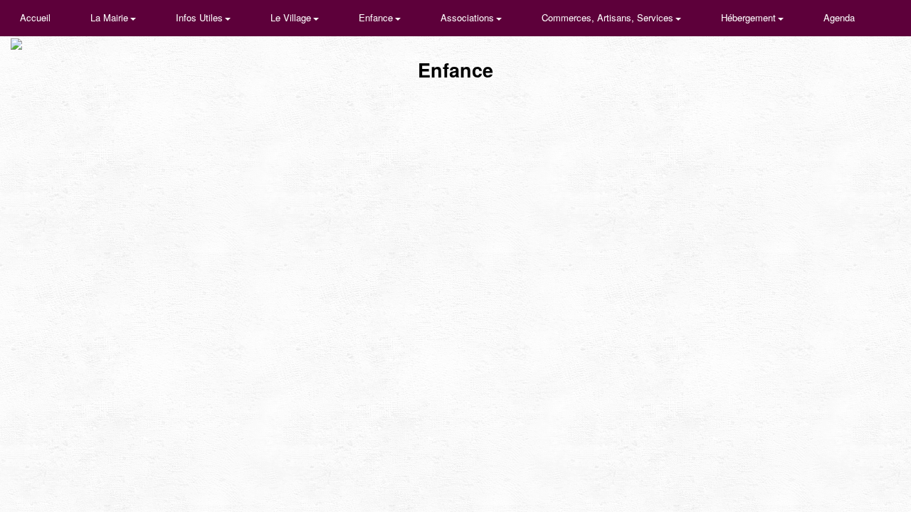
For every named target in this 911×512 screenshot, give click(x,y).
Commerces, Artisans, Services (609, 17)
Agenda (839, 17)
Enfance (377, 17)
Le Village (292, 17)
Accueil (35, 17)
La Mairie (110, 17)
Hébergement (750, 17)
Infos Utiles (201, 17)
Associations (469, 17)
